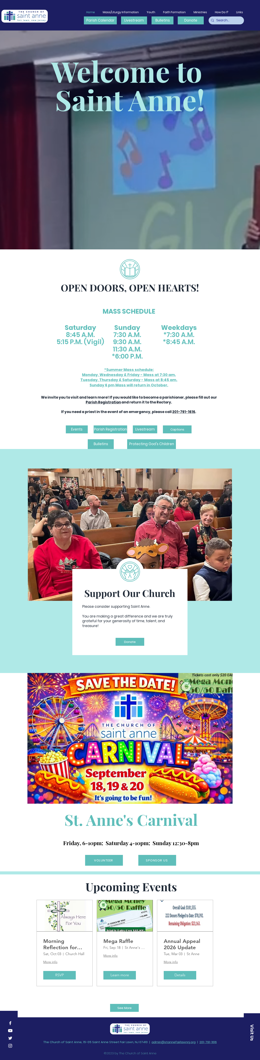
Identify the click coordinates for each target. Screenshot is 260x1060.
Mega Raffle (118, 941)
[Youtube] (10, 1030)
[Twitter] (10, 1038)
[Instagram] (10, 1045)
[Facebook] (10, 1023)
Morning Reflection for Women (60, 944)
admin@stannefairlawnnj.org (174, 1042)
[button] (239, 12)
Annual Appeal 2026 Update (182, 944)
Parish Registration (103, 402)
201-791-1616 (183, 411)
